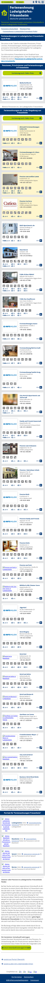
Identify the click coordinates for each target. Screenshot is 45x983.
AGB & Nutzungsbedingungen (17, 980)
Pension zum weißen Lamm (29, 177)
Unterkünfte (7, 2)
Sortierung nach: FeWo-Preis (26, 73)
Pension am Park (26, 565)
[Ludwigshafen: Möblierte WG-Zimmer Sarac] (10, 589)
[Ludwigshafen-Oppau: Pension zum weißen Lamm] (10, 180)
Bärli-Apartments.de (27, 225)
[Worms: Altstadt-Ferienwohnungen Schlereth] (10, 131)
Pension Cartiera (26, 201)
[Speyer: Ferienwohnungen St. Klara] (10, 155)
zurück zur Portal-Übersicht (14, 959)
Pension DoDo (25, 543)
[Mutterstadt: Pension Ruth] (10, 497)
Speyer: (14, 854)
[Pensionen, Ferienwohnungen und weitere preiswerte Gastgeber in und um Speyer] (6, 855)
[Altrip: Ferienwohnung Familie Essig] (10, 375)
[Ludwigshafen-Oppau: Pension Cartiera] (10, 204)
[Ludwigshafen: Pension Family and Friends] (10, 522)
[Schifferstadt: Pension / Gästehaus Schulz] (10, 473)
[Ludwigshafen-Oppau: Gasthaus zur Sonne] (10, 718)
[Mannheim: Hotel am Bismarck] (10, 698)
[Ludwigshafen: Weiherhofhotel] (10, 86)
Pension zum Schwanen (28, 446)
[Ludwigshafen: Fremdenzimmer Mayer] (10, 738)
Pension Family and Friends (29, 519)
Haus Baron (24, 250)
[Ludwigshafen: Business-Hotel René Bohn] (10, 780)
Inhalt (20, 2)
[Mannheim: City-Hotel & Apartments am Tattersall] (10, 399)
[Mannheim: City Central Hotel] (10, 758)
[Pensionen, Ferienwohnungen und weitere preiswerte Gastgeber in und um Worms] (6, 868)
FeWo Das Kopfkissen (27, 299)
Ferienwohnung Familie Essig (30, 372)
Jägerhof (23, 607)
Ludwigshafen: (17, 823)
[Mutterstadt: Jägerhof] (10, 610)
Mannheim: (15, 839)
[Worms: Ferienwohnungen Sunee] (10, 327)
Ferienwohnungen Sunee (28, 324)
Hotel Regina (24, 632)
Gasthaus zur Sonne (27, 714)
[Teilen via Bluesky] (25, 972)
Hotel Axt (23, 654)
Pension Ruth (24, 494)
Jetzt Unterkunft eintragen (17, 948)
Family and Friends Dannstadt (30, 421)
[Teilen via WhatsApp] (30, 972)
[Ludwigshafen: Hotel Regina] (10, 635)
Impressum (34, 980)
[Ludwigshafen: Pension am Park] (10, 568)
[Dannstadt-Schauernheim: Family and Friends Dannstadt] (10, 424)
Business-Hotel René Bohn (29, 777)
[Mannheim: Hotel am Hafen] (10, 677)
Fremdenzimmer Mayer (28, 735)
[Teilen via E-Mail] (36, 972)
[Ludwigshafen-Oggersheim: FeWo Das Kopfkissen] (10, 302)
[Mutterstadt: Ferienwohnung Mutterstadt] (10, 351)
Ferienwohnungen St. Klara (29, 152)
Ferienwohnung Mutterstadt (30, 348)
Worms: (14, 867)
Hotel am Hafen (25, 674)
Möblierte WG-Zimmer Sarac (30, 585)
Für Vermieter (17, 977)
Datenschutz (29, 977)
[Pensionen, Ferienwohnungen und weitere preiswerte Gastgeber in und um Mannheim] (6, 841)
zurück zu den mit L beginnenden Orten (18, 964)
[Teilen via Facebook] (21, 972)
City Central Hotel (26, 755)
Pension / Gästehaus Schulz (29, 470)
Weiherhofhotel (25, 83)
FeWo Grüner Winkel (27, 274)
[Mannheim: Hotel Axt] (10, 657)
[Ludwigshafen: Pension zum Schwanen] (10, 449)
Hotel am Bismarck (26, 694)
